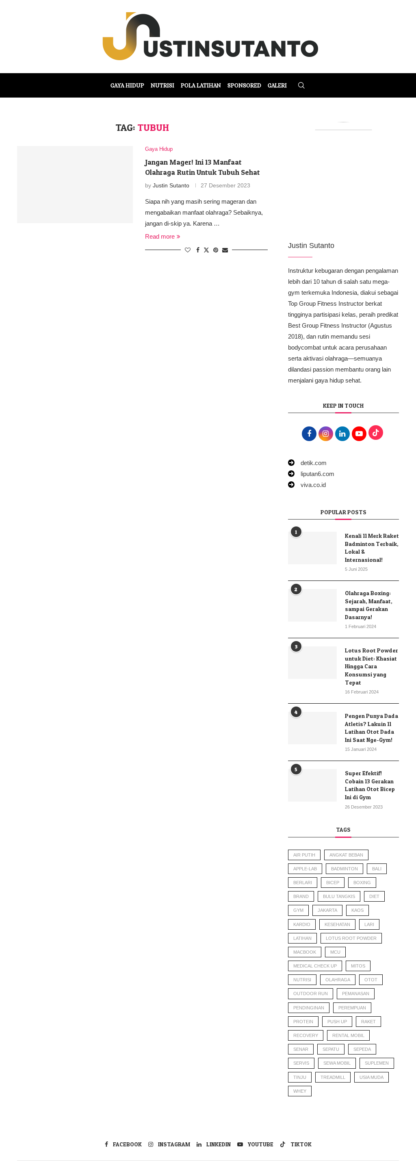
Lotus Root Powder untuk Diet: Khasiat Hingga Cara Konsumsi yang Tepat (371, 666)
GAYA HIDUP (127, 85)
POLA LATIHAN (201, 85)
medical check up (315, 965)
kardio (301, 924)
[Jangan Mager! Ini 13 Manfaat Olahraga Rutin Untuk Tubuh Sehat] (75, 184)
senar (300, 1049)
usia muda (372, 1077)
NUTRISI (162, 85)
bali (376, 868)
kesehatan (337, 924)
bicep (332, 882)
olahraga (337, 979)
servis (301, 1063)
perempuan (352, 1007)
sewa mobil (337, 1063)
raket (368, 1021)
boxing (362, 882)
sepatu (331, 1049)
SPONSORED (244, 85)
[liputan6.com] (311, 473)
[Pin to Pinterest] (215, 250)
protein (303, 1021)
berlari (302, 882)
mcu (335, 952)
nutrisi (302, 979)
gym (298, 910)
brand (301, 896)
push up (337, 1021)
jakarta (327, 910)
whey (299, 1091)
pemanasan (355, 993)
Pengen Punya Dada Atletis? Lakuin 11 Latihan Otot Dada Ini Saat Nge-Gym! (371, 727)
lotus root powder (351, 938)
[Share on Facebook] (197, 250)
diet (374, 896)
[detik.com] (307, 462)
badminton (344, 868)
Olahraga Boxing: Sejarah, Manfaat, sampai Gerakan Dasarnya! (368, 604)
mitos (358, 965)
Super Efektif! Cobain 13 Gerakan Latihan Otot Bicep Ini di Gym (370, 785)
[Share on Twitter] (206, 249)
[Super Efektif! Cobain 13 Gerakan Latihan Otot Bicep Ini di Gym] (312, 785)
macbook (304, 952)
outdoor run (310, 993)
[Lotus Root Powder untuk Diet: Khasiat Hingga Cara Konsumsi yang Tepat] (312, 662)
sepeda (362, 1049)
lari (369, 924)
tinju (299, 1077)
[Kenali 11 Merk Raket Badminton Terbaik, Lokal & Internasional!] (312, 548)
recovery (305, 1035)
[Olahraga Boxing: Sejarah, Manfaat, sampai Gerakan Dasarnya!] (312, 605)
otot (370, 979)
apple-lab (305, 868)
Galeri (277, 85)
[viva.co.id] (307, 484)
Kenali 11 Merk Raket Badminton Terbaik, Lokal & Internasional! (372, 547)
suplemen (377, 1063)
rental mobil (348, 1035)
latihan (302, 938)
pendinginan (308, 1007)
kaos (357, 910)
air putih (304, 854)
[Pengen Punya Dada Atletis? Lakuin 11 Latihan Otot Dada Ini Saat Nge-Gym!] (312, 728)
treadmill (333, 1077)
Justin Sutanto (171, 185)
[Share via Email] (225, 250)
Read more (160, 236)
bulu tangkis (339, 896)
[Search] (301, 85)
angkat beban (346, 854)
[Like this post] (188, 250)
